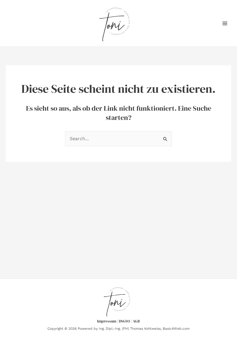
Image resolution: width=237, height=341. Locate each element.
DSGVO (124, 321)
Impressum (106, 321)
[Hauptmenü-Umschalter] (225, 23)
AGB (136, 321)
